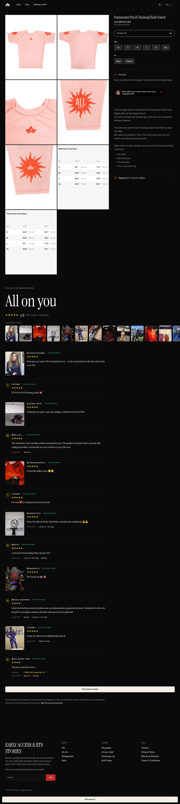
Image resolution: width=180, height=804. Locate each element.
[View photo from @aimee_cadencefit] (95, 333)
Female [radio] (129, 61)
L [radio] (146, 47)
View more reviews (90, 689)
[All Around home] (7, 4)
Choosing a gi (108, 756)
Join (50, 777)
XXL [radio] (165, 47)
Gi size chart (107, 752)
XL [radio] (156, 47)
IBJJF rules (106, 761)
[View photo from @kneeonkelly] (67, 333)
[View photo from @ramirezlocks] (53, 333)
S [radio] (127, 47)
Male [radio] (118, 61)
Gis (63, 748)
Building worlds (40, 5)
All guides (106, 748)
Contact (145, 748)
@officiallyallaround (51, 703)
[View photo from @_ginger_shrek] (25, 333)
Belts (64, 761)
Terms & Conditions (150, 761)
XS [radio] (118, 47)
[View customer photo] (81, 333)
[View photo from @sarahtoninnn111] (109, 333)
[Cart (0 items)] (160, 5)
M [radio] (137, 47)
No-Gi (65, 752)
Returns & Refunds (150, 756)
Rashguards (67, 756)
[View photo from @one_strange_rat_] (137, 333)
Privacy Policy (148, 752)
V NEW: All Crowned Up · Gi (34, 672)
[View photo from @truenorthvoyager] (11, 333)
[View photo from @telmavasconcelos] (39, 333)
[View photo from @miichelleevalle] (123, 333)
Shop (18, 5)
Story (27, 5)
